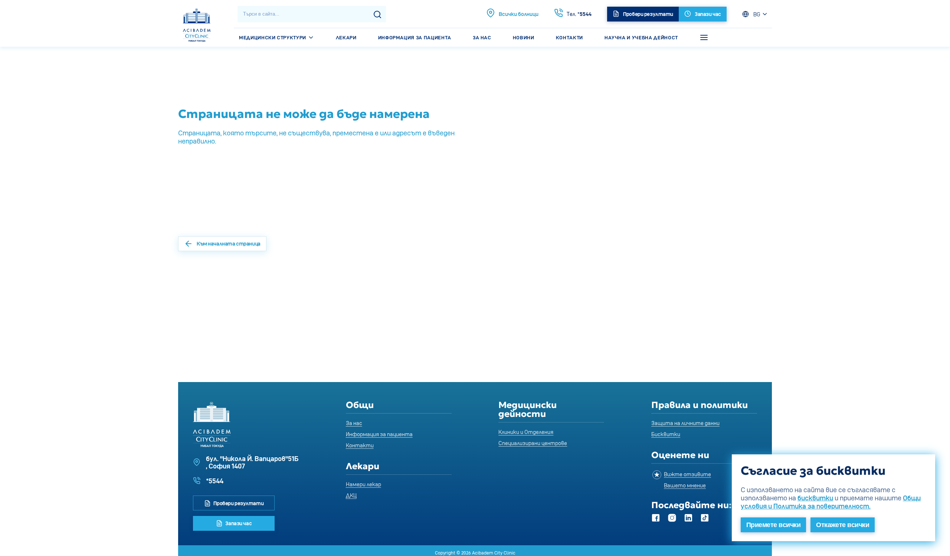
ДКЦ (351, 495)
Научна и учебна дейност (641, 37)
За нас (482, 37)
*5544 (579, 14)
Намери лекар (363, 484)
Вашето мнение (685, 485)
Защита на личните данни (685, 423)
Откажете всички (842, 525)
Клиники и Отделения (525, 432)
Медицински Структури (273, 37)
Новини (523, 37)
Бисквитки (665, 434)
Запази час (238, 523)
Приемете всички (773, 525)
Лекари (346, 37)
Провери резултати (238, 503)
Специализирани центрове (532, 443)
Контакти (569, 37)
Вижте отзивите (687, 474)
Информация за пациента (414, 37)
